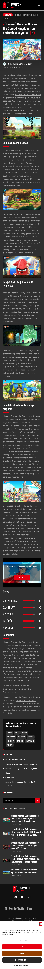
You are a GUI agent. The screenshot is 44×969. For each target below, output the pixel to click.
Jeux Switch (8, 15)
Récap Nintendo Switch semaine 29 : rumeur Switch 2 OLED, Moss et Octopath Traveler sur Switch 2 (26, 832)
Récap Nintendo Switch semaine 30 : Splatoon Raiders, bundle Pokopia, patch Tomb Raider (25, 818)
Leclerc (30, 737)
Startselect (30, 741)
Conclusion (10, 777)
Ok (22, 946)
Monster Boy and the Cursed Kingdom (26, 15)
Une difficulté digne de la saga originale (21, 769)
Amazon (9, 733)
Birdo (10, 64)
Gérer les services (21, 940)
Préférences (22, 960)
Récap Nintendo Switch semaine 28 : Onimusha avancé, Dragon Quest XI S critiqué (25, 845)
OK (38, 800)
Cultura (24, 733)
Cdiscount (10, 741)
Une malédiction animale (15, 760)
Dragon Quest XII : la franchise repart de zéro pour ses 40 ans (24, 871)
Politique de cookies (21, 966)
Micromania (11, 737)
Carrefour (21, 737)
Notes (8, 773)
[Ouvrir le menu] (39, 5)
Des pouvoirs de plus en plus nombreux (21, 764)
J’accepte (22, 577)
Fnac (16, 733)
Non (22, 953)
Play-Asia (7, 713)
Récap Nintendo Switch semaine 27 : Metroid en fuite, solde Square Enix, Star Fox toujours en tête (26, 859)
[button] (40, 924)
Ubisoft (9, 745)
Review (6, 18)
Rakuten (20, 741)
